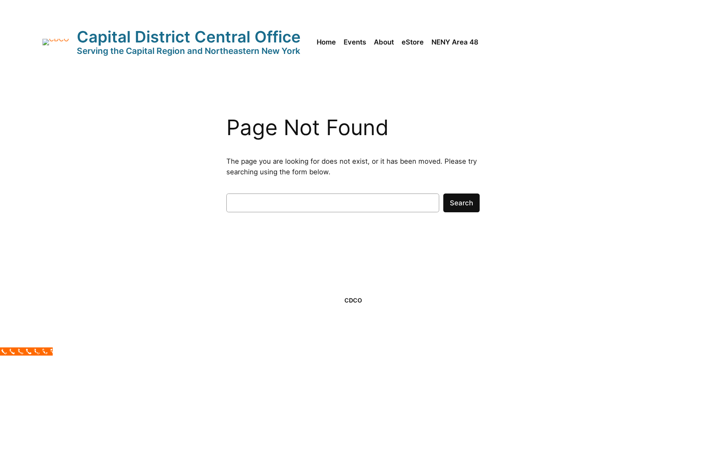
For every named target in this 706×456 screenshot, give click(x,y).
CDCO (353, 300)
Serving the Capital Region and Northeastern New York (188, 51)
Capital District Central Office (189, 36)
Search (461, 203)
